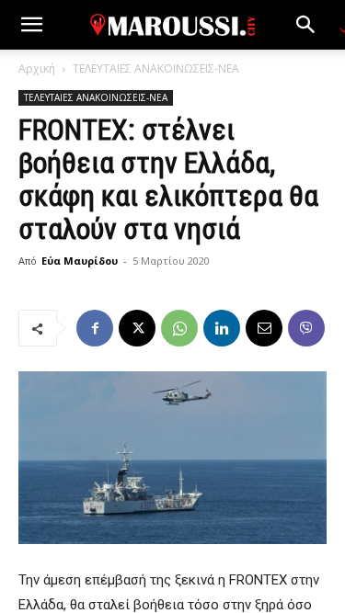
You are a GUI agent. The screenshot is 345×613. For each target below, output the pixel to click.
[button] (31, 25)
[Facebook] (94, 328)
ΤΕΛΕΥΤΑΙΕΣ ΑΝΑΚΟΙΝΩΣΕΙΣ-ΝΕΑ (156, 68)
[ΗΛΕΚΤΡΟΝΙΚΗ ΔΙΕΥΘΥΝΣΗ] (264, 328)
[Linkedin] (221, 328)
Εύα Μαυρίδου (79, 260)
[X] (137, 328)
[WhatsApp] (179, 328)
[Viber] (306, 328)
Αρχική (36, 68)
